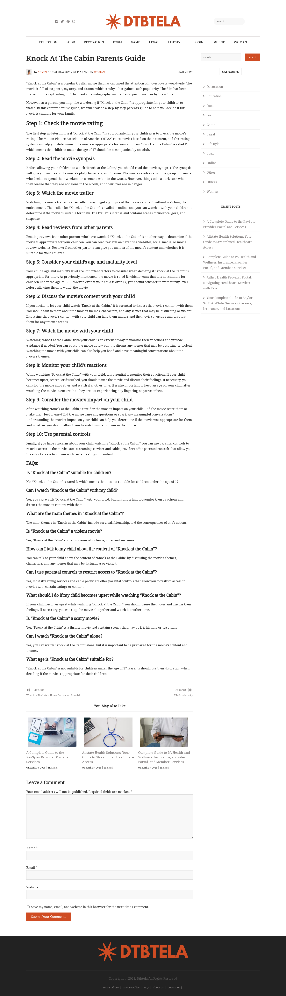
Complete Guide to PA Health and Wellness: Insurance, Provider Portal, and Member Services (164, 757)
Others (212, 182)
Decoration (94, 42)
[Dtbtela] (143, 944)
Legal (154, 42)
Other (211, 172)
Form (117, 42)
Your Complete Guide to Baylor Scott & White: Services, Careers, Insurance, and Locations (228, 303)
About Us (158, 987)
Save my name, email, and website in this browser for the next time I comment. (90, 907)
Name (32, 848)
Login (198, 42)
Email (31, 867)
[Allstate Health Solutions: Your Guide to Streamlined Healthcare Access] (108, 732)
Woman (240, 42)
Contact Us (174, 987)
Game (135, 42)
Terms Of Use (111, 987)
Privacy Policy (131, 987)
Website (32, 887)
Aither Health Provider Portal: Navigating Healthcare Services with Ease (227, 282)
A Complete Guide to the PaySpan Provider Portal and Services (49, 757)
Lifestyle (176, 42)
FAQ (146, 987)
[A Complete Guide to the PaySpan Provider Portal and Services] (52, 732)
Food (70, 42)
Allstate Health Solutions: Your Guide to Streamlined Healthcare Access (108, 757)
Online (218, 42)
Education (48, 42)
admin (42, 72)
